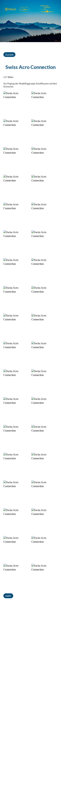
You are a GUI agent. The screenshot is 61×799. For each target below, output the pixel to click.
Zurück (9, 54)
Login (24, 9)
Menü (12, 9)
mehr (8, 595)
